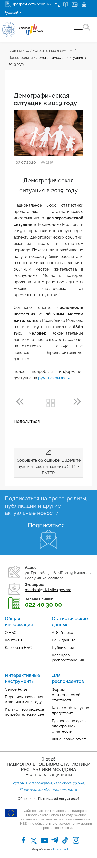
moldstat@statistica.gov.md (48, 590)
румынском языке (55, 378)
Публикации (63, 647)
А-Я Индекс (62, 632)
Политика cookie (69, 783)
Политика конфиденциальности (48, 789)
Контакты (13, 640)
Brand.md (60, 849)
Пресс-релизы (20, 58)
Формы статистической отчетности (66, 694)
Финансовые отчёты (70, 739)
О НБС (10, 632)
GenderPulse (16, 689)
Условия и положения (32, 783)
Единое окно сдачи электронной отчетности (69, 726)
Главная (15, 51)
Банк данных (63, 640)
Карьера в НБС (18, 647)
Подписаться (46, 525)
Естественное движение (53, 51)
